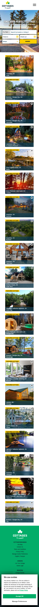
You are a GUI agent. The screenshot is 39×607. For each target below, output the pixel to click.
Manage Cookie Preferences (20, 554)
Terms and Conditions (20, 549)
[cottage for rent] (7, 8)
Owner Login (20, 565)
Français (22, 556)
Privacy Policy (20, 551)
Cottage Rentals (20, 572)
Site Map (20, 544)
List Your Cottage (20, 563)
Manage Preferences (19, 601)
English (17, 556)
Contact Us (20, 547)
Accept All (19, 596)
